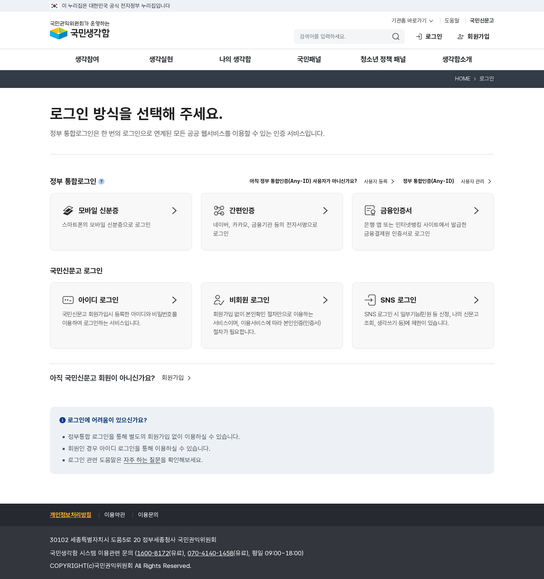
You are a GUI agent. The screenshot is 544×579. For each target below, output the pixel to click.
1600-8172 (153, 553)
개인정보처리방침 (70, 514)
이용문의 (148, 514)
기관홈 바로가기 (409, 20)
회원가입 (478, 36)
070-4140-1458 (211, 553)
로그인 (434, 36)
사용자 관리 (472, 181)
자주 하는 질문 (142, 460)
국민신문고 (482, 20)
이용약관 (114, 514)
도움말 (452, 20)
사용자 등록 (375, 181)
